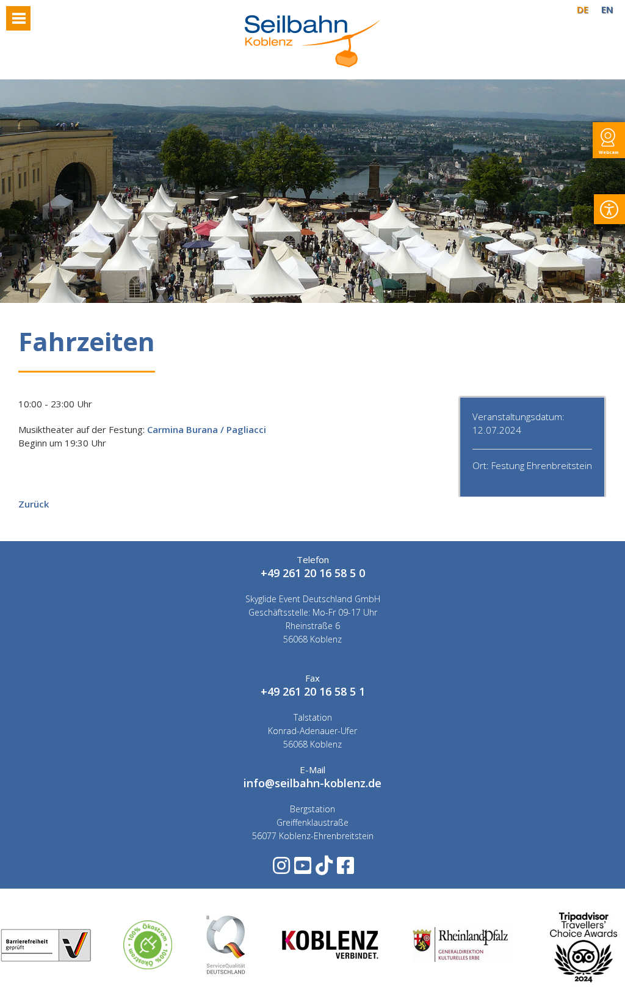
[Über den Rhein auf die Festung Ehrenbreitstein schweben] (312, 63)
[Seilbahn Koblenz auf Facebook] (344, 869)
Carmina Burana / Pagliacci (206, 429)
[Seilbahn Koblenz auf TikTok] (323, 869)
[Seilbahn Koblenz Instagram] (280, 869)
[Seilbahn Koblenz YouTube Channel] (301, 869)
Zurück (33, 504)
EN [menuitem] (607, 9)
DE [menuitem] (582, 9)
